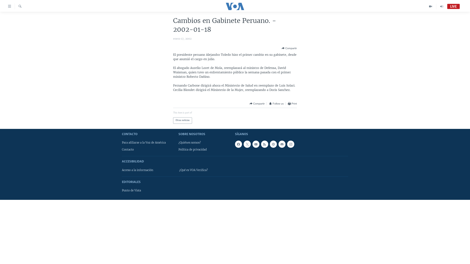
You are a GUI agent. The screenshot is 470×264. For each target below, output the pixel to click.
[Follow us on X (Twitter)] (247, 144)
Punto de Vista (131, 190)
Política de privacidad (192, 149)
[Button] (289, 48)
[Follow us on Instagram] (290, 144)
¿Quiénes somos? (189, 142)
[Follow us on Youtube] (255, 144)
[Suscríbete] (282, 144)
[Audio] (441, 6)
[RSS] (264, 144)
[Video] (430, 6)
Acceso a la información (137, 170)
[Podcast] (273, 144)
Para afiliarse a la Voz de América (144, 142)
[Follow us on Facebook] (238, 144)
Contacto (128, 149)
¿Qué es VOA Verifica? (193, 170)
